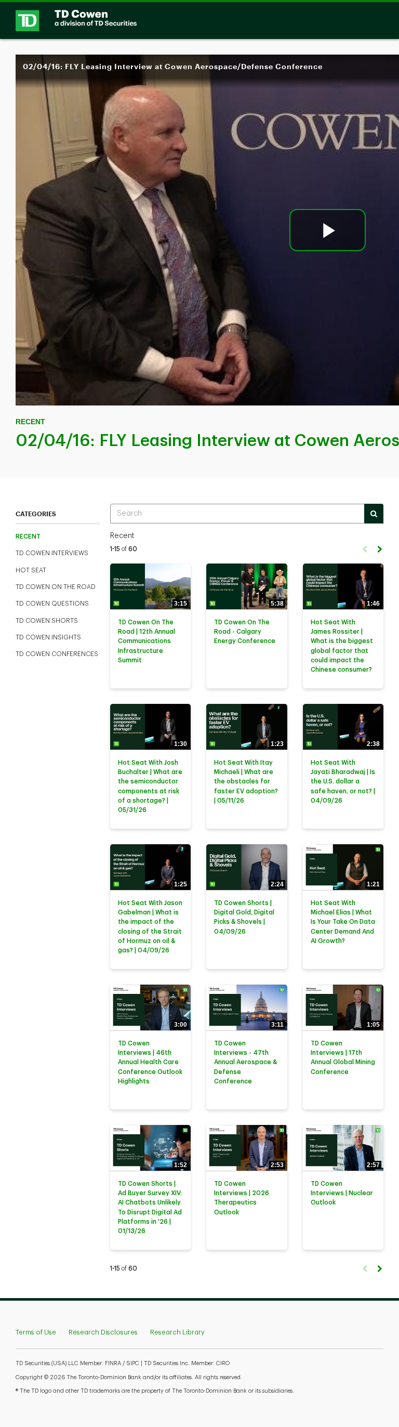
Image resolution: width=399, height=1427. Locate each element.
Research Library (177, 1332)
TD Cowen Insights (48, 637)
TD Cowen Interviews (52, 553)
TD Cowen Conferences (57, 654)
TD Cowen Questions (52, 603)
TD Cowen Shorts (47, 621)
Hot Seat (31, 570)
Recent (28, 536)
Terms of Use (36, 1332)
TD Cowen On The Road (56, 587)
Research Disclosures (103, 1332)
